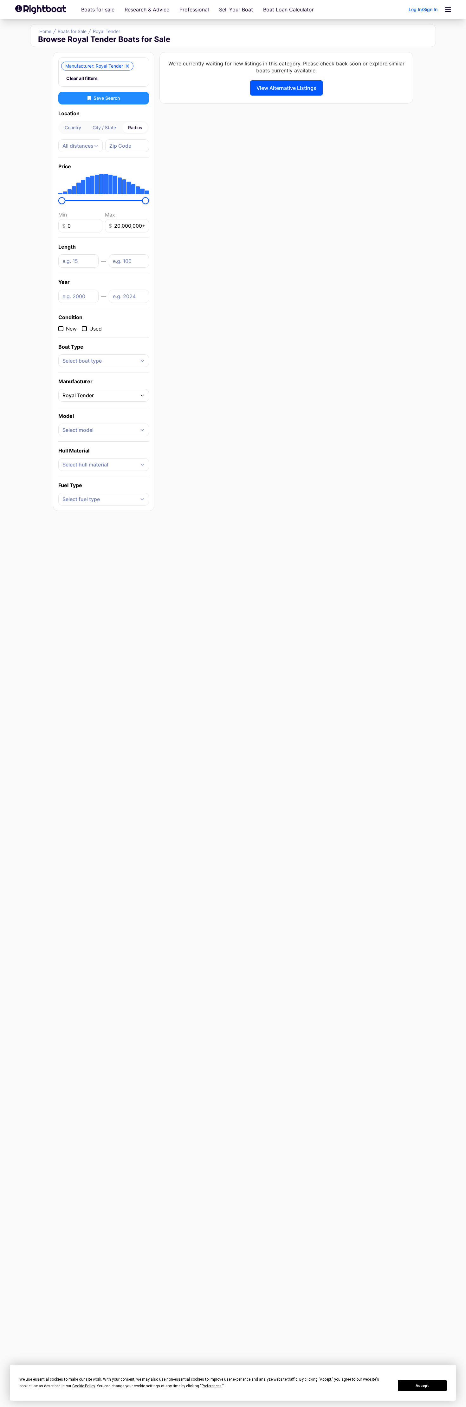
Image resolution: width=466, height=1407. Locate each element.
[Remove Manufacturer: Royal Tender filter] (127, 66)
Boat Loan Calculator (288, 9)
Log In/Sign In (423, 9)
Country (73, 127)
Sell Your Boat (236, 9)
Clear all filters (82, 78)
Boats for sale (97, 9)
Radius (135, 127)
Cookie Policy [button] (83, 1386)
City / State (104, 127)
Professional (194, 9)
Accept (422, 1386)
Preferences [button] (212, 1386)
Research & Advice (147, 9)
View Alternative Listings (286, 88)
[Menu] (448, 9)
